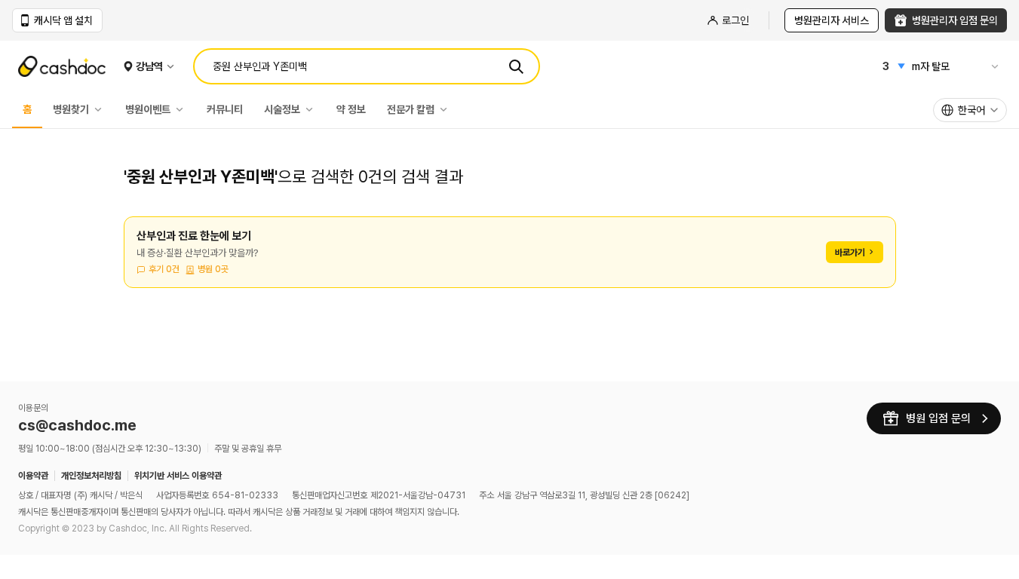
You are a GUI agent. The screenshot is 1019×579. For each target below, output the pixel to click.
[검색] (516, 66)
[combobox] (970, 110)
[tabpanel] (510, 261)
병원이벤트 (147, 109)
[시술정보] (313, 109)
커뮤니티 (225, 109)
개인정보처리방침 (91, 475)
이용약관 (33, 475)
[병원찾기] (102, 109)
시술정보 (282, 109)
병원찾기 (71, 109)
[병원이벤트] (183, 109)
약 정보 (351, 109)
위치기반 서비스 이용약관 (178, 475)
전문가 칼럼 (410, 109)
